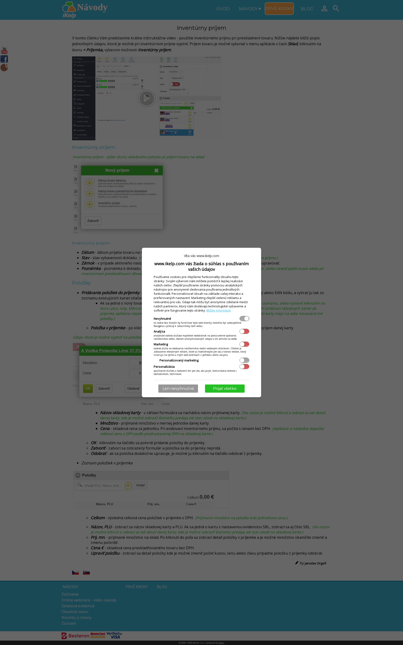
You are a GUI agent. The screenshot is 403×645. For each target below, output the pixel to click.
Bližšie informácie (218, 310)
